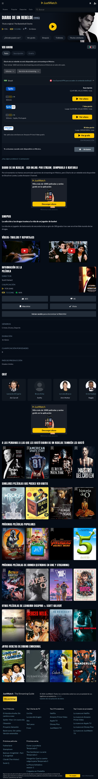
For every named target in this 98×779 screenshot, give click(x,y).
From (29, 728)
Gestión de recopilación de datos (52, 699)
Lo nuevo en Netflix (82, 713)
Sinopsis (45, 38)
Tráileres (59, 38)
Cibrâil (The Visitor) (11, 759)
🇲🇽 (90, 47)
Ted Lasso (30, 724)
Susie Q (6, 763)
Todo (6, 53)
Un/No (29, 713)
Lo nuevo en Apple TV (82, 723)
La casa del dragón (34, 717)
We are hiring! (10, 699)
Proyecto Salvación (11, 727)
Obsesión (7, 723)
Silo (28, 720)
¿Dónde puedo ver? (12, 38)
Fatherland (7, 745)
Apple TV (54, 720)
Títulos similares (77, 38)
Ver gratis (31, 38)
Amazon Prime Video (58, 717)
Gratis (31, 53)
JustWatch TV (56, 728)
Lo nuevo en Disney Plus (83, 727)
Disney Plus (55, 724)
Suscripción (18, 53)
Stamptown (8, 749)
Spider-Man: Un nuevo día (13, 720)
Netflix (53, 713)
